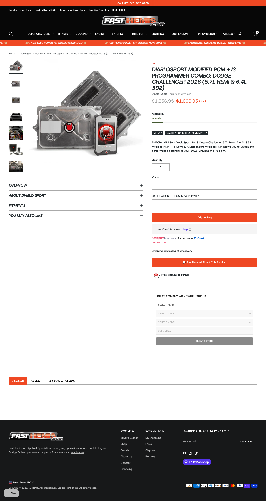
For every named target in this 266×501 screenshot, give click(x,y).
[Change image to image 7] (16, 166)
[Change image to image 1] (16, 66)
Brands (125, 450)
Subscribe (246, 441)
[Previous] (107, 3)
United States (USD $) (23, 482)
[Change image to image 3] (16, 99)
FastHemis (33, 487)
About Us (126, 456)
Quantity (157, 160)
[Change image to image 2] (16, 83)
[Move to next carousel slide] (254, 407)
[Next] (159, 3)
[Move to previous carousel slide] (246, 408)
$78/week (199, 238)
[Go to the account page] (240, 33)
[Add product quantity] (166, 167)
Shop (124, 444)
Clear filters (204, 341)
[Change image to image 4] (16, 116)
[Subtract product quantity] (155, 167)
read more (77, 452)
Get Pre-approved (159, 242)
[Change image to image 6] (16, 149)
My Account (153, 438)
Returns (150, 456)
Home (12, 53)
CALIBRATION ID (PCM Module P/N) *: (175, 196)
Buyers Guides (129, 438)
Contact (125, 463)
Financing (126, 469)
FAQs (148, 444)
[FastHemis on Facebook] (185, 453)
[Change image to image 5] (16, 133)
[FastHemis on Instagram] (191, 453)
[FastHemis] (133, 21)
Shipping (157, 251)
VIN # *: (157, 177)
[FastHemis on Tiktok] (196, 453)
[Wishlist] (247, 33)
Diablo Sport (159, 94)
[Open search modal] (10, 33)
